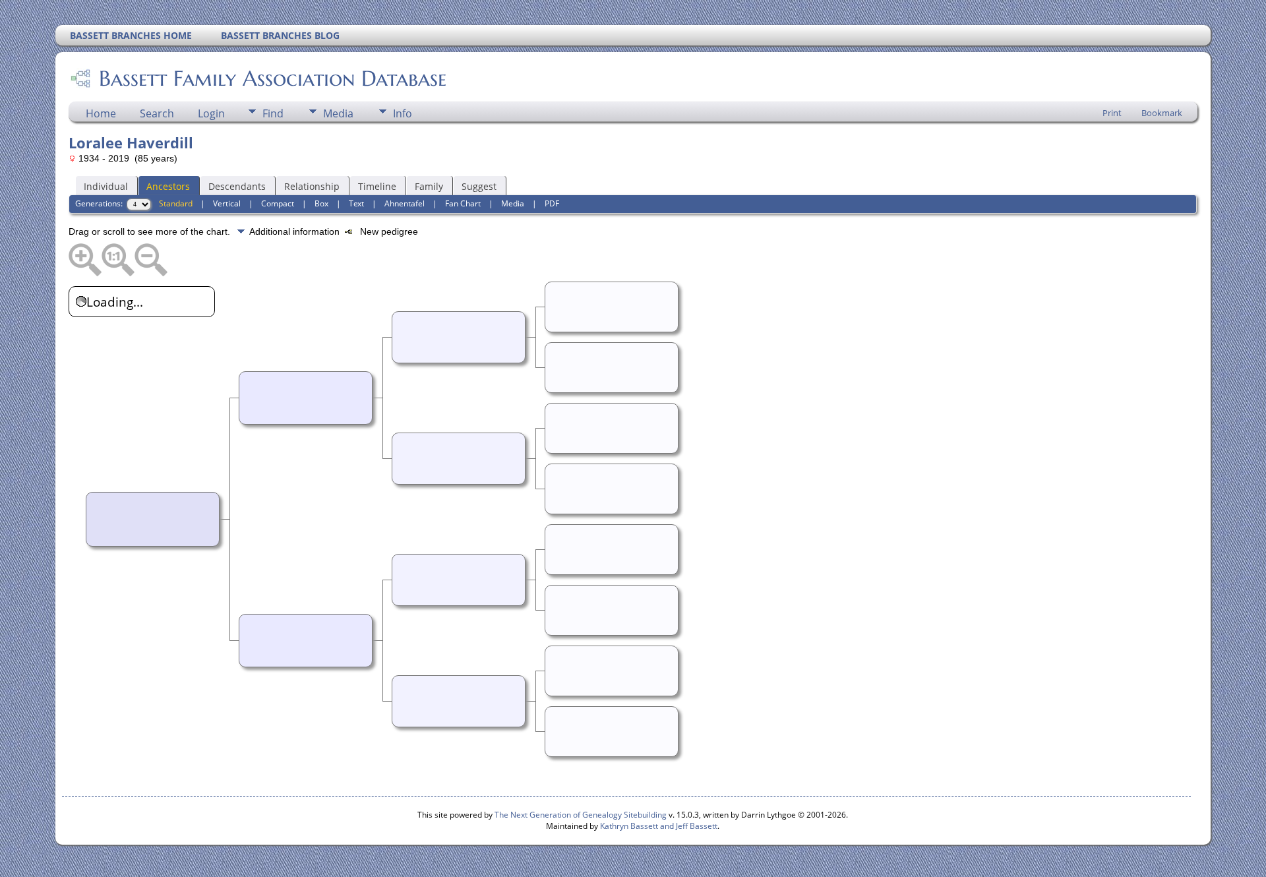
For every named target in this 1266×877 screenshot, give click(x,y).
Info (402, 113)
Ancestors (168, 186)
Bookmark (1161, 113)
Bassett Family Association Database (272, 78)
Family (429, 186)
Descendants (237, 186)
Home (101, 113)
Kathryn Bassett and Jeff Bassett (658, 826)
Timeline (377, 186)
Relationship (312, 186)
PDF (552, 203)
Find (273, 113)
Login (211, 113)
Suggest (479, 186)
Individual (106, 186)
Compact (277, 203)
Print (1112, 113)
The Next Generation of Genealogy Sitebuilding (581, 814)
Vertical (227, 203)
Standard (176, 203)
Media (338, 113)
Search (157, 113)
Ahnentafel (404, 203)
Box (321, 203)
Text (356, 203)
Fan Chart (463, 203)
